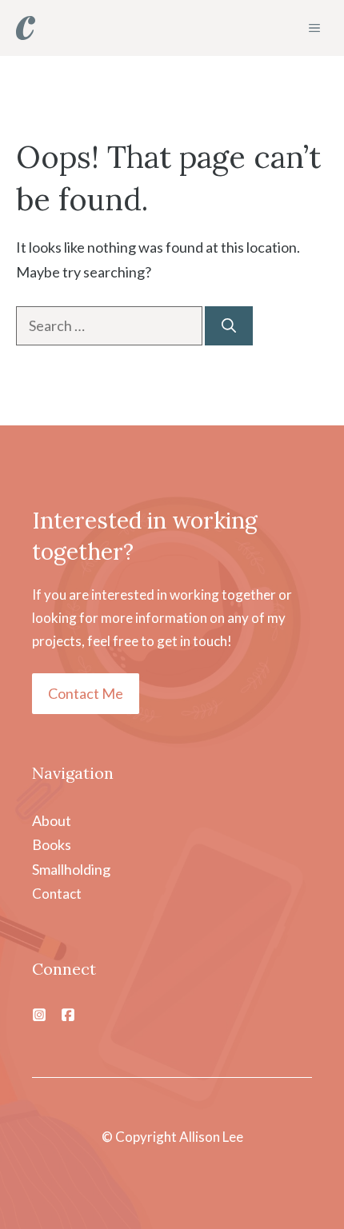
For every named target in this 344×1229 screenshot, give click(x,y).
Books (51, 844)
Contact (57, 893)
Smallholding (71, 869)
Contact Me (85, 693)
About (51, 820)
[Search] (229, 325)
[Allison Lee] (25, 28)
